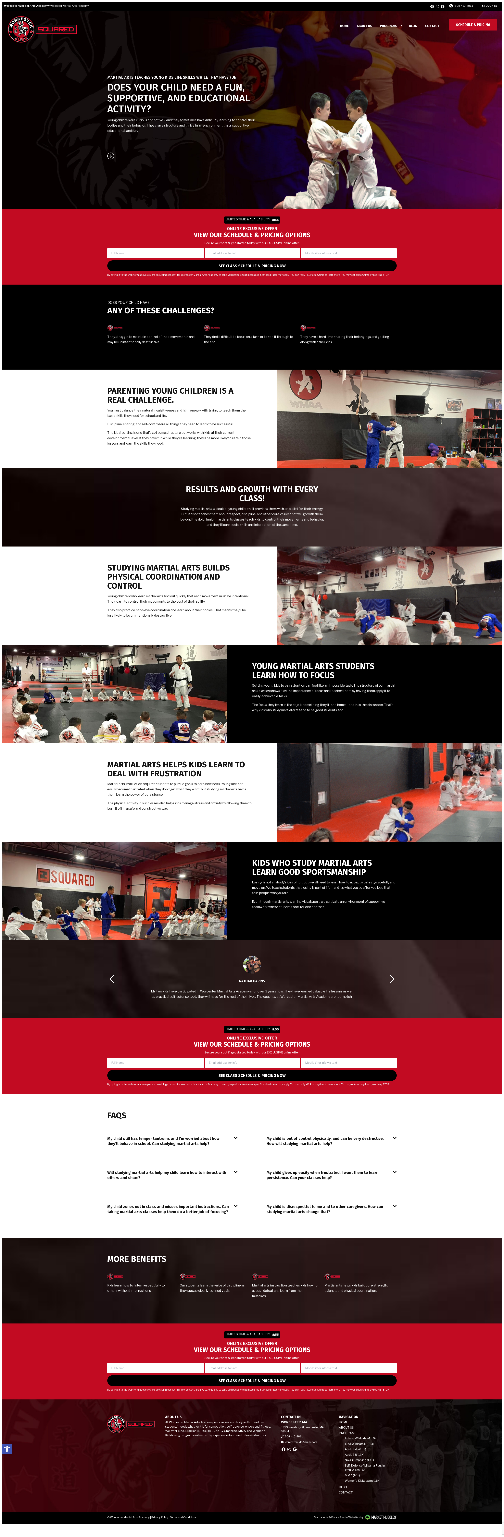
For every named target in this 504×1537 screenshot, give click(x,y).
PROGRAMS (388, 26)
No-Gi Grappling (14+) (359, 1460)
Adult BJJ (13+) (354, 1455)
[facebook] (432, 7)
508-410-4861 (464, 5)
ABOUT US (364, 26)
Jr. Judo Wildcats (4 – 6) (360, 1438)
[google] (442, 7)
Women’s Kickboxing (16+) (362, 1480)
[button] (7, 1449)
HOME (344, 26)
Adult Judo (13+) (355, 1449)
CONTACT (432, 26)
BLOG (413, 26)
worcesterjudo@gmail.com (301, 1442)
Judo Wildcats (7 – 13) (359, 1444)
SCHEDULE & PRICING (473, 25)
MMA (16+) (352, 1475)
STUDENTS (489, 5)
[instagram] (437, 7)
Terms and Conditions (183, 1517)
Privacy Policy (159, 1517)
